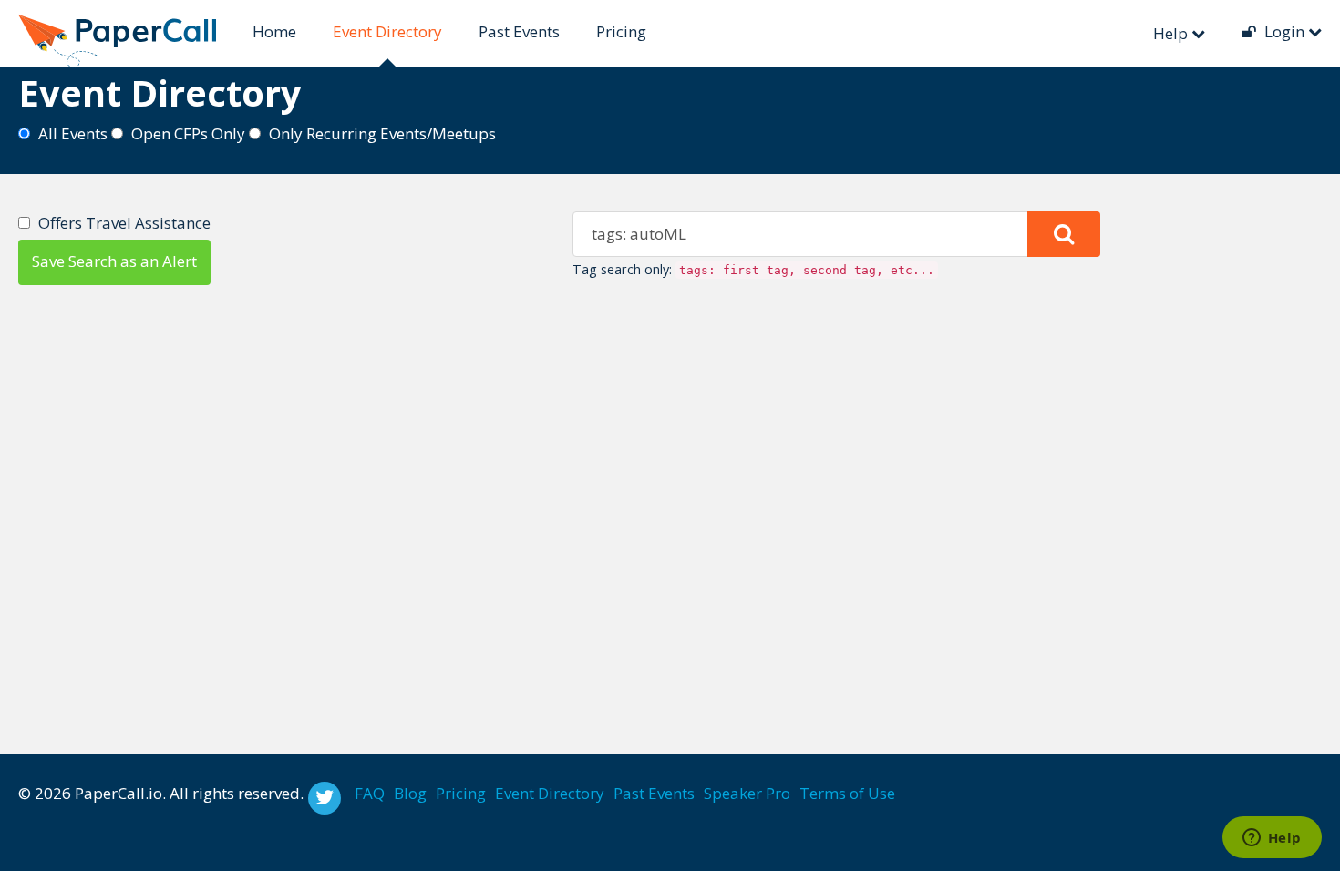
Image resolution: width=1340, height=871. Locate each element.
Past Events (519, 31)
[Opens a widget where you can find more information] (1271, 839)
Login (1284, 31)
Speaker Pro (747, 793)
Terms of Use (847, 793)
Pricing (621, 31)
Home (274, 31)
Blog (410, 793)
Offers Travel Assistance (124, 222)
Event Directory (387, 31)
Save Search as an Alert (114, 261)
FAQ (370, 793)
